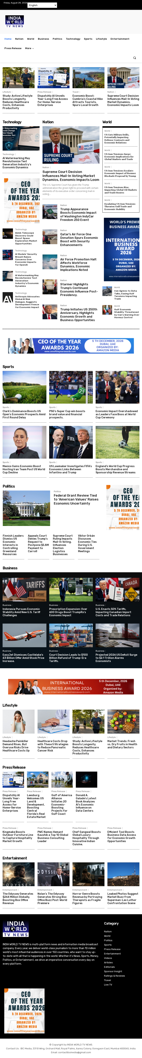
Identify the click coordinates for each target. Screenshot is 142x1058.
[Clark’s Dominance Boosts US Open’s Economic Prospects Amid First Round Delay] (24, 387)
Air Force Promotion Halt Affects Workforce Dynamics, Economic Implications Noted (78, 265)
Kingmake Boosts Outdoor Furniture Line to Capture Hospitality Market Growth (18, 836)
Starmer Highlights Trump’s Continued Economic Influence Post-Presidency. (79, 290)
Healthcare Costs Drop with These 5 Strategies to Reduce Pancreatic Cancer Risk (53, 746)
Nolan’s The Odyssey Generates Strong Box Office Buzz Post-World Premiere (52, 898)
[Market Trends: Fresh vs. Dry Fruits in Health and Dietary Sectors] (123, 722)
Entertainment (10, 890)
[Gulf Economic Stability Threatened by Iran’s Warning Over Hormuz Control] (107, 310)
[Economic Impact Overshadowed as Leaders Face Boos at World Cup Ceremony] (117, 387)
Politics (57, 492)
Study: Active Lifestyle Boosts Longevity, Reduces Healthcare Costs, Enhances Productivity (17, 102)
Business (7, 605)
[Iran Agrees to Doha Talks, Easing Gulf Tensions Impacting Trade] (107, 291)
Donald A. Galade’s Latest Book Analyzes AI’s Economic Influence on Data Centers (86, 803)
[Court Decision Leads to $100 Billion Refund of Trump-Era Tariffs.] (71, 635)
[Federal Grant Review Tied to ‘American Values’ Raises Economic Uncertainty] (26, 508)
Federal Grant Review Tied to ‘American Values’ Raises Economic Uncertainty (76, 499)
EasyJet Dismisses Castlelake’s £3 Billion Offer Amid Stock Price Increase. (23, 658)
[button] (134, 58)
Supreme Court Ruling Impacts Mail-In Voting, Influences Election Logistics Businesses (63, 545)
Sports (6, 407)
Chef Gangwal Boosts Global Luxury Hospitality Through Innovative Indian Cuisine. (86, 838)
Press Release (44, 92)
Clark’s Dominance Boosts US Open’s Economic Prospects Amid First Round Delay (24, 414)
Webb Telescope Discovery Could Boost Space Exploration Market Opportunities (26, 238)
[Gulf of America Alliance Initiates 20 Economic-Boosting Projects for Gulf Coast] (62, 780)
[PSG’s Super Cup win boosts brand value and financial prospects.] (71, 387)
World (107, 131)
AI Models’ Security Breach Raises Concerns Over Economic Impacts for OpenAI (26, 259)
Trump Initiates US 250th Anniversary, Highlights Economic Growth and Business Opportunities (78, 315)
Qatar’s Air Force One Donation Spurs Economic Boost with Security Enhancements (79, 240)
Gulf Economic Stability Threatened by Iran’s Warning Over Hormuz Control (126, 313)
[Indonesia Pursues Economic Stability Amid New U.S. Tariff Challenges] (24, 589)
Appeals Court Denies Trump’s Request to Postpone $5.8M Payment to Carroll (38, 543)
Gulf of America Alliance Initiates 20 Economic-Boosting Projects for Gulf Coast (61, 805)
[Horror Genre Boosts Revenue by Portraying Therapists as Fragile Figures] (88, 874)
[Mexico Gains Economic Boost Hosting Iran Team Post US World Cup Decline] (24, 442)
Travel (75, 92)
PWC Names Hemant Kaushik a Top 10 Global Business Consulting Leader (53, 836)
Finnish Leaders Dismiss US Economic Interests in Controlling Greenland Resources (13, 545)
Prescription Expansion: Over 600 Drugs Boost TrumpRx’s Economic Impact (68, 612)
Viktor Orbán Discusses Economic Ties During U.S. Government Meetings (87, 543)
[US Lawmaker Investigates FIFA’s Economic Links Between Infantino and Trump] (71, 442)
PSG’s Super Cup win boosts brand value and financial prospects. (67, 414)
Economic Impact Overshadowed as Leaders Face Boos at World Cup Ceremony (117, 414)
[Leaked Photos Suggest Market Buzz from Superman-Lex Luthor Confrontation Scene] (123, 874)
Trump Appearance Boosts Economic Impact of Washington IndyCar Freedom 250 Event (78, 214)
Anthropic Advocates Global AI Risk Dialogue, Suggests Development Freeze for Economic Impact (27, 302)
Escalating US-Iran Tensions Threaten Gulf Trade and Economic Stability (119, 206)
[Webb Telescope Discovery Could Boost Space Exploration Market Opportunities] (8, 233)
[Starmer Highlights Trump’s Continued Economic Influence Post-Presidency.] (50, 286)
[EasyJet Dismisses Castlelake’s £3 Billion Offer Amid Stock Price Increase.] (24, 635)
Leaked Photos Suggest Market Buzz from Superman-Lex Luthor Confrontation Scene (122, 898)
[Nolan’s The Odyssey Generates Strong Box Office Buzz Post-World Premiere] (54, 874)
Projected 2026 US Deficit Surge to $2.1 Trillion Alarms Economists (116, 658)
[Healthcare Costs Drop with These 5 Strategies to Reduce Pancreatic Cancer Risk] (54, 722)
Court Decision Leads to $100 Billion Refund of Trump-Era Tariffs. (68, 658)
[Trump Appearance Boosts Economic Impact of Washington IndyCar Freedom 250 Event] (50, 211)
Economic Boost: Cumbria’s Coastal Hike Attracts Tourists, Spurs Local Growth (87, 100)
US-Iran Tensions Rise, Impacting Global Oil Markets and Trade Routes (120, 190)
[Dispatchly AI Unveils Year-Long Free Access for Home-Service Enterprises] (54, 77)
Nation (110, 92)
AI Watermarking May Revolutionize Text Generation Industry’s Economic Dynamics (17, 163)
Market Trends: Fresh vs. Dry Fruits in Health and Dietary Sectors (122, 744)
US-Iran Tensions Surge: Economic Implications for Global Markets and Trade (118, 157)
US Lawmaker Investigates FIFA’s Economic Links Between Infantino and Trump (70, 469)
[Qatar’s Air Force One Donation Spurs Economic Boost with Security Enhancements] (50, 236)
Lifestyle (7, 92)
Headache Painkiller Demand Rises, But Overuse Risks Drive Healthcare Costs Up (16, 746)
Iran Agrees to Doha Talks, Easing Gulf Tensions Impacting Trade (125, 295)
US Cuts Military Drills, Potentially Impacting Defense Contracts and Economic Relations (116, 138)
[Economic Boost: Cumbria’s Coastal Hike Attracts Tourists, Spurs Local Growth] (88, 77)
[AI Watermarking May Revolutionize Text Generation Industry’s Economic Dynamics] (21, 138)
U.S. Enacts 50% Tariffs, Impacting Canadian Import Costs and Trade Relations (113, 612)
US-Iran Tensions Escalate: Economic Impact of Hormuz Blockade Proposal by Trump (120, 173)
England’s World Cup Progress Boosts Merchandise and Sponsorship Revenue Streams (116, 469)
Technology (8, 154)
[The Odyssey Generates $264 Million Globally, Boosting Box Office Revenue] (19, 874)
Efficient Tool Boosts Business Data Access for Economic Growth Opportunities (121, 836)
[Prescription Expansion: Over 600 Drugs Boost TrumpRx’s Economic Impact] (71, 589)
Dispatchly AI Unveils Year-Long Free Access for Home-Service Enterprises (53, 100)
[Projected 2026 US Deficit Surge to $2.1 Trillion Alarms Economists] (117, 635)
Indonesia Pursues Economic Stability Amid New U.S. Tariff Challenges (21, 612)
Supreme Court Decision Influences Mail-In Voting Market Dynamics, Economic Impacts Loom (123, 100)
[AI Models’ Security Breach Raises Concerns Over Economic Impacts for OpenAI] (8, 255)
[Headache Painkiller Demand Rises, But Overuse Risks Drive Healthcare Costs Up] (19, 722)
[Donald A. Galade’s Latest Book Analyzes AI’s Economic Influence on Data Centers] (86, 780)
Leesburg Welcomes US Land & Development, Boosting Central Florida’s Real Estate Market (36, 806)
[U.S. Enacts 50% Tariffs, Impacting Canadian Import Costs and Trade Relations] (117, 589)
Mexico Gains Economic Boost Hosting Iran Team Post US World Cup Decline (24, 469)
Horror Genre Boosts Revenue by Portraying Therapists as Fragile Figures (87, 898)
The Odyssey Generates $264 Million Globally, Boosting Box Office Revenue (18, 898)
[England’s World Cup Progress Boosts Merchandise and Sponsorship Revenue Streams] (117, 442)
